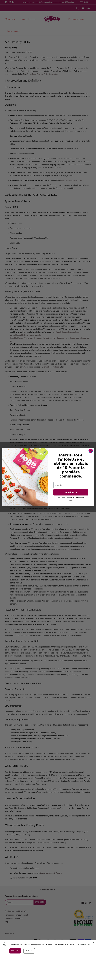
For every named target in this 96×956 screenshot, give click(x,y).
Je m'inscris (70, 492)
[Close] (93, 942)
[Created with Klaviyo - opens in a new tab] (48, 507)
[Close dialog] (91, 451)
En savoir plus (85, 944)
